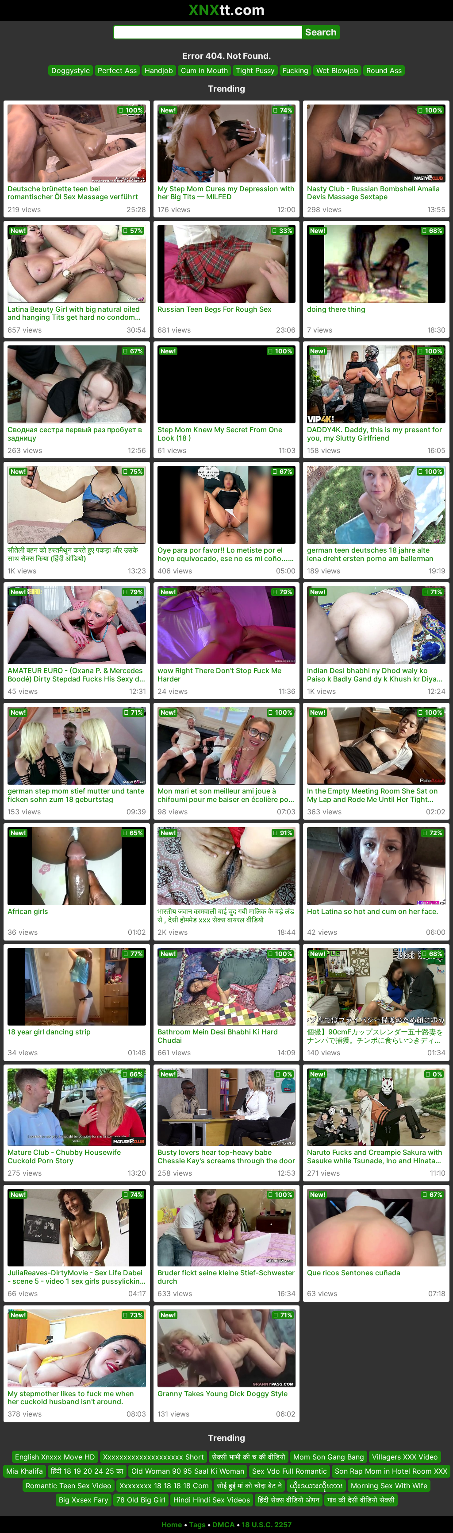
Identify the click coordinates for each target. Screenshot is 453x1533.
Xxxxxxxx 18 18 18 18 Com (164, 1485)
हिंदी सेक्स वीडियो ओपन (288, 1499)
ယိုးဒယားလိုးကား (316, 1485)
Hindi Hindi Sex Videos (211, 1499)
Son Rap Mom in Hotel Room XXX (391, 1471)
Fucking (295, 70)
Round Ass (384, 70)
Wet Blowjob (337, 70)
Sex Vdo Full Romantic (289, 1471)
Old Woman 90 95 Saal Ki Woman (187, 1471)
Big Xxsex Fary (83, 1499)
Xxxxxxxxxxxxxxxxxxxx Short (153, 1456)
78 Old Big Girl (140, 1499)
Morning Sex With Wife (389, 1485)
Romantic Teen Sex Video (68, 1485)
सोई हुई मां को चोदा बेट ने (249, 1485)
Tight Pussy (255, 70)
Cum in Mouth (204, 70)
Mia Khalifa (24, 1471)
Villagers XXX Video (405, 1456)
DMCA (223, 1525)
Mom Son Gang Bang (328, 1456)
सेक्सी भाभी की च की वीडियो (248, 1456)
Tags (197, 1525)
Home (171, 1525)
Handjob (159, 70)
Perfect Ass (117, 70)
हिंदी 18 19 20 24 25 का (87, 1471)
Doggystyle (70, 70)
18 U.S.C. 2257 (267, 1525)
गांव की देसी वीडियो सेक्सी (361, 1499)
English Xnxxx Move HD (55, 1456)
